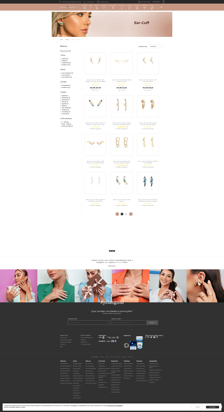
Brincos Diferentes (90, 375)
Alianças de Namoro (65, 368)
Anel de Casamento (77, 380)
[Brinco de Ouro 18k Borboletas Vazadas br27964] (122, 63)
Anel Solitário (76, 388)
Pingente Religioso (115, 389)
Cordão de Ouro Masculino (104, 368)
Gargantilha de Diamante (155, 370)
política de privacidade (115, 405)
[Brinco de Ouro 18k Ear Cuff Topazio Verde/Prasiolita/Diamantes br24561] (122, 183)
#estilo (125, 262)
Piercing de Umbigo (141, 371)
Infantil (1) (65, 58)
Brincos (96, 5)
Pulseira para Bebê (128, 363)
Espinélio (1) (65, 99)
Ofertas (152, 5)
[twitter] (151, 337)
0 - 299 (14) (65, 122)
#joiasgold (100, 262)
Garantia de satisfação (65, 342)
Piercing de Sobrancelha (142, 380)
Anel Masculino (76, 393)
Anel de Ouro (76, 390)
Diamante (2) (66, 97)
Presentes (145, 5)
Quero (152, 322)
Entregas (83, 339)
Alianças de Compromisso (66, 383)
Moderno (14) (66, 87)
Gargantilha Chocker (154, 379)
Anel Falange (76, 395)
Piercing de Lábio (140, 375)
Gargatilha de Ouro (102, 387)
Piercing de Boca (140, 378)
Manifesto (62, 344)
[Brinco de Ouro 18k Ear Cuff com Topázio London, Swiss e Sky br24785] (95, 106)
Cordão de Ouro (101, 366)
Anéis (90, 5)
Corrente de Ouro (102, 371)
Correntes (104, 5)
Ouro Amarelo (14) (67, 73)
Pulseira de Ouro (127, 368)
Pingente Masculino (115, 382)
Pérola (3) (65, 101)
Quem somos (63, 337)
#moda (119, 262)
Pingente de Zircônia (116, 377)
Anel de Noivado (77, 385)
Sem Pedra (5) (66, 108)
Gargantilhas (113, 5)
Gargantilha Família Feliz (155, 377)
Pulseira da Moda (128, 366)
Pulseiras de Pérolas (128, 375)
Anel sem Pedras (77, 397)
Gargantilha (101, 384)
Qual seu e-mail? (116, 318)
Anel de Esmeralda (77, 363)
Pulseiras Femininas (128, 371)
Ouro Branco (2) (67, 77)
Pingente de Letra (115, 368)
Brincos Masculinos (90, 380)
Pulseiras (129, 5)
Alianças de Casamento (65, 366)
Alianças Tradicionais (65, 378)
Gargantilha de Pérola (154, 375)
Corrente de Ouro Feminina (104, 373)
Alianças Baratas (64, 363)
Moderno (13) (66, 65)
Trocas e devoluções (85, 344)
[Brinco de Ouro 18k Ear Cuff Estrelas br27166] (148, 63)
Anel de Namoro (76, 368)
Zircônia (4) (65, 114)
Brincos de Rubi (89, 371)
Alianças (84, 5)
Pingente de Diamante (116, 363)
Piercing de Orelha (140, 366)
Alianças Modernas (64, 375)
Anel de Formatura (77, 366)
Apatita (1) (65, 95)
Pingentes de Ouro (115, 392)
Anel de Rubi (76, 371)
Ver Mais (112, 250)
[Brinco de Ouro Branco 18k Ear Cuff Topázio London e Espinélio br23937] (148, 183)
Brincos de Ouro (89, 363)
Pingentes (122, 5)
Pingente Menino (115, 387)
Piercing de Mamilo (141, 373)
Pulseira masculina (128, 373)
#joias (106, 262)
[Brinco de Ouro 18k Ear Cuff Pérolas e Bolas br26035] (148, 106)
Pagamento (84, 342)
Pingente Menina (115, 384)
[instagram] (148, 337)
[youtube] (154, 337)
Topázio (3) (65, 110)
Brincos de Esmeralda (91, 368)
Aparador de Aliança (65, 380)
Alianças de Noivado (65, 371)
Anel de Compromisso (78, 378)
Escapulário (151, 382)
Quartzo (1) (65, 103)
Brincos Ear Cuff (76, 39)
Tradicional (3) (66, 63)
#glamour (112, 262)
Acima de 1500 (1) (67, 126)
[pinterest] (157, 337)
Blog (61, 346)
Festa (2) (64, 61)
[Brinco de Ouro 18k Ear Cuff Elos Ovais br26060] (148, 145)
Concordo (212, 407)
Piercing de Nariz (140, 368)
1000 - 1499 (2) (66, 124)
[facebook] (145, 337)
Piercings (137, 5)
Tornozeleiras (127, 378)
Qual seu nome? (72, 318)
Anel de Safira (76, 373)
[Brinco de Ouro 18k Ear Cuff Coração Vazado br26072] (122, 145)
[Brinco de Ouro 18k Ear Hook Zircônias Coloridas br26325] (122, 106)
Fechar (198, 407)
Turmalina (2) (66, 112)
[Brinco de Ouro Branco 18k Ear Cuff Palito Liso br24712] (95, 183)
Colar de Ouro (101, 363)
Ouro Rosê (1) (66, 75)
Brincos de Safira (90, 373)
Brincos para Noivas (90, 378)
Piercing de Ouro (140, 363)
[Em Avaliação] (133, 345)
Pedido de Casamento (78, 375)
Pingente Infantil (115, 379)
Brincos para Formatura (91, 383)
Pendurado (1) (66, 85)
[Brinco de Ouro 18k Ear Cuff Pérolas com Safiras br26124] (95, 145)
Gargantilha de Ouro (154, 363)
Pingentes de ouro (102, 382)
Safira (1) (64, 105)
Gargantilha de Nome (154, 372)
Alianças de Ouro (64, 373)
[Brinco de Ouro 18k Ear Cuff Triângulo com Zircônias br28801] (95, 63)
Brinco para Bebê (90, 366)
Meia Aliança (76, 383)
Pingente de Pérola (115, 375)
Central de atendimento (87, 337)
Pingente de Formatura (116, 366)
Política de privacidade (65, 339)
